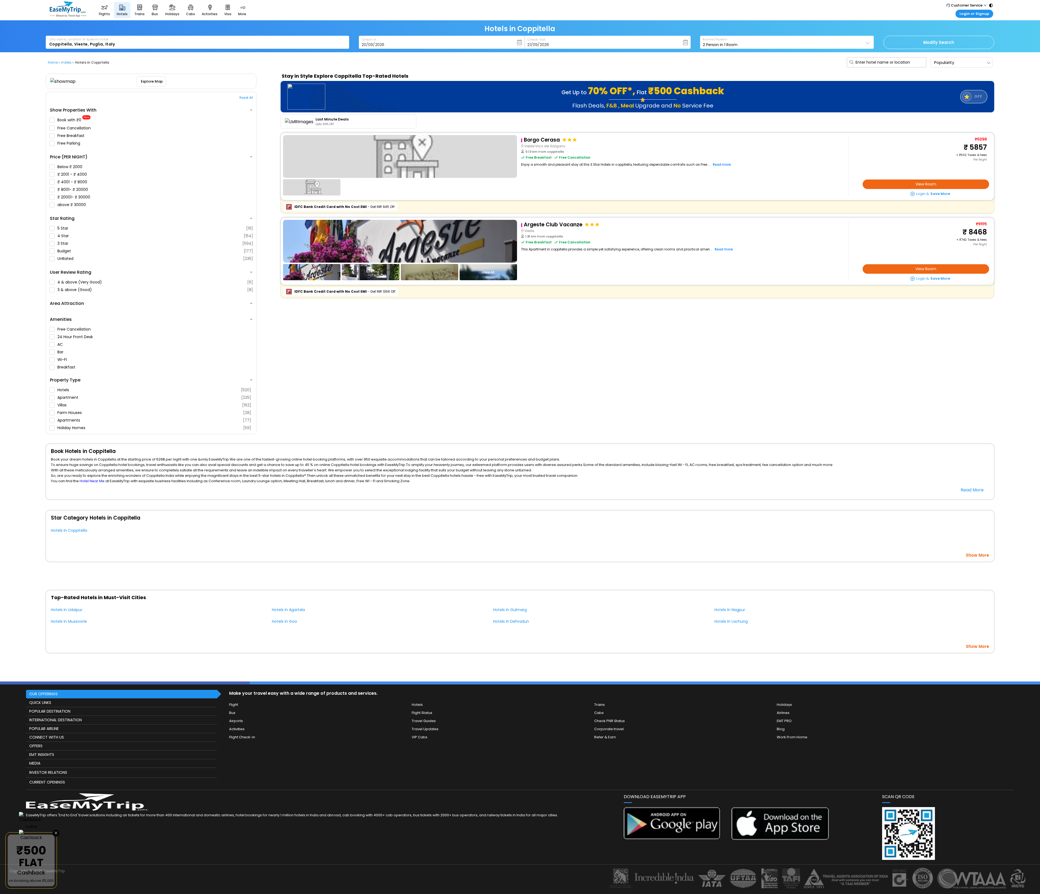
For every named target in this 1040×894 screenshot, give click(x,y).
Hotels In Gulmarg (510, 609)
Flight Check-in (242, 737)
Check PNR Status (609, 720)
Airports (236, 720)
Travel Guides (424, 720)
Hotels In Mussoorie (69, 621)
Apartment (154, 397)
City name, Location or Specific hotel (79, 39)
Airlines (783, 712)
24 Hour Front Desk (75, 336)
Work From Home (792, 737)
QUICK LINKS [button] (40, 702)
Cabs (599, 712)
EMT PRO (784, 720)
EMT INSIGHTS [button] (41, 754)
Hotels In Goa (284, 621)
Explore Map (151, 81)
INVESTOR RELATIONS (48, 772)
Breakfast (66, 367)
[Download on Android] (672, 838)
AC (60, 344)
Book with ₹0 (73, 120)
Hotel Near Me (92, 481)
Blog (781, 729)
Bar (60, 352)
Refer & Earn (605, 737)
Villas (154, 405)
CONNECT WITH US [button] (46, 737)
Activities (237, 729)
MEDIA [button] (34, 763)
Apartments (154, 420)
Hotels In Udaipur (66, 609)
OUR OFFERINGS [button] (43, 694)
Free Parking (69, 143)
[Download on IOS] (780, 838)
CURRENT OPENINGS (47, 782)
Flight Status (422, 712)
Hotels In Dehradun (511, 621)
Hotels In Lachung (731, 621)
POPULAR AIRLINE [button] (44, 728)
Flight (233, 704)
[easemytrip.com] (68, 15)
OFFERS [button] (36, 746)
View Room (925, 184)
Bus (232, 712)
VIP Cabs (419, 737)
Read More (972, 490)
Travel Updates (425, 729)
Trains (599, 704)
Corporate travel (609, 729)
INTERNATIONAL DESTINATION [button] (55, 720)
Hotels (154, 389)
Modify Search (938, 42)
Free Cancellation (74, 128)
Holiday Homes (154, 427)
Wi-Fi (62, 359)
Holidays (784, 704)
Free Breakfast (71, 135)
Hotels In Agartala (288, 609)
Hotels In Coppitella (69, 530)
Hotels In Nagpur (729, 609)
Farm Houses (154, 412)
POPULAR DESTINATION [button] (49, 711)
